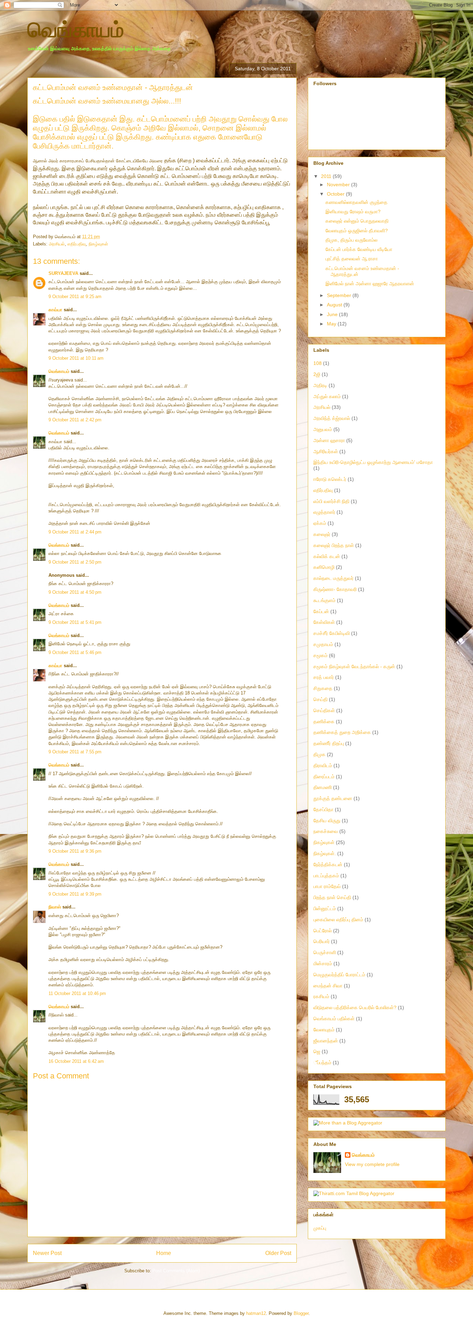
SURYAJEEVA (63, 273)
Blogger (301, 1313)
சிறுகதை (322, 688)
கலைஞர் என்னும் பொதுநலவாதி (357, 221)
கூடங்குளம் (324, 600)
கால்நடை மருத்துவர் (333, 578)
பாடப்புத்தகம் (326, 875)
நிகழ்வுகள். (324, 853)
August (335, 304)
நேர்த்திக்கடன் (327, 864)
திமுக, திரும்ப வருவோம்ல (351, 240)
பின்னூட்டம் (324, 908)
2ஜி (316, 374)
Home (163, 1253)
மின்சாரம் (322, 963)
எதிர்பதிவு (77, 243)
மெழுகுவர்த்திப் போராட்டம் (339, 974)
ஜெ (316, 1051)
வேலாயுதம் (323, 1029)
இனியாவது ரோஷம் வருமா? (353, 211)
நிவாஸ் (54, 906)
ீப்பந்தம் (322, 1062)
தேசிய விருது (326, 820)
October (336, 194)
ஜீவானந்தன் (325, 1040)
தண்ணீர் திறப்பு (328, 743)
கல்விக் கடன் (326, 556)
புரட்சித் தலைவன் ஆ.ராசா (351, 258)
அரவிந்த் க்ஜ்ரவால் (331, 418)
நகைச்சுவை (325, 831)
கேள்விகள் (324, 622)
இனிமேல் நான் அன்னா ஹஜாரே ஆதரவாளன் (369, 283)
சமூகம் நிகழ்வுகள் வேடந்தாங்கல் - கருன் (354, 666)
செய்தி (320, 699)
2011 (327, 176)
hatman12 (256, 1313)
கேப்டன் (321, 611)
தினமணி (322, 787)
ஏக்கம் (319, 523)
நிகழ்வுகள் (98, 243)
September (339, 295)
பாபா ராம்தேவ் (327, 886)
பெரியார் (321, 941)
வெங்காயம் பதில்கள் (334, 1018)
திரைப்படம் (323, 776)
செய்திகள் (324, 710)
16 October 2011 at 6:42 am (76, 1061)
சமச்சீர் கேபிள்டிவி (331, 633)
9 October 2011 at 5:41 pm (74, 622)
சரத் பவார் (323, 677)
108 (317, 363)
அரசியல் (57, 243)
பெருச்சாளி (324, 952)
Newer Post (47, 1253)
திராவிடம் (322, 765)
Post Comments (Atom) (176, 1270)
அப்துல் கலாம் (327, 396)
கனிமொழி (323, 567)
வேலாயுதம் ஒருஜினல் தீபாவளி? (356, 230)
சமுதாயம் (323, 644)
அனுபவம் (322, 429)
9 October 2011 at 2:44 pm (74, 532)
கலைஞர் (321, 534)
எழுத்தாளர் (324, 512)
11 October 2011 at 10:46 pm (77, 993)
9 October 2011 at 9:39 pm (74, 894)
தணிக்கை (323, 721)
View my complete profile (372, 1164)
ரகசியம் (321, 996)
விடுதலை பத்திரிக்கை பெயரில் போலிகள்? (354, 1007)
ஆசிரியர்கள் (325, 451)
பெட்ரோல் (322, 930)
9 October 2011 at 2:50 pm (74, 562)
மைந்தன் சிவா (327, 985)
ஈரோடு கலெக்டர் (329, 479)
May (332, 323)
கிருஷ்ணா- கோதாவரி (335, 589)
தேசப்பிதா (323, 809)
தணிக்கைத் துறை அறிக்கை (342, 732)
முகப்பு (319, 1228)
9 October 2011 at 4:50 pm (74, 592)
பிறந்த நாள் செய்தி (332, 897)
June (333, 314)
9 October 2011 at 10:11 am (76, 358)
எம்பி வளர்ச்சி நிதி (331, 501)
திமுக (319, 754)
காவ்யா (55, 309)
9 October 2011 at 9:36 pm (74, 851)
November (339, 184)
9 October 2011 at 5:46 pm (74, 652)
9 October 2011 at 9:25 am (74, 296)
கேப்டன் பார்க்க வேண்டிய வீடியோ (358, 249)
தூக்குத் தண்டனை (332, 798)
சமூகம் (320, 655)
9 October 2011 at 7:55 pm (74, 751)
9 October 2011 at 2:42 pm (74, 419)
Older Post (278, 1253)
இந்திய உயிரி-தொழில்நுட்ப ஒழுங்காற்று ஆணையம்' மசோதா (373, 462)
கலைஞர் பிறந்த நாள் (333, 545)
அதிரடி (320, 385)
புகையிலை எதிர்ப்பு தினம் (338, 919)
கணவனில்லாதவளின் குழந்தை (356, 202)
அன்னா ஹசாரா (329, 440)
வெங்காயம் (75, 30)
